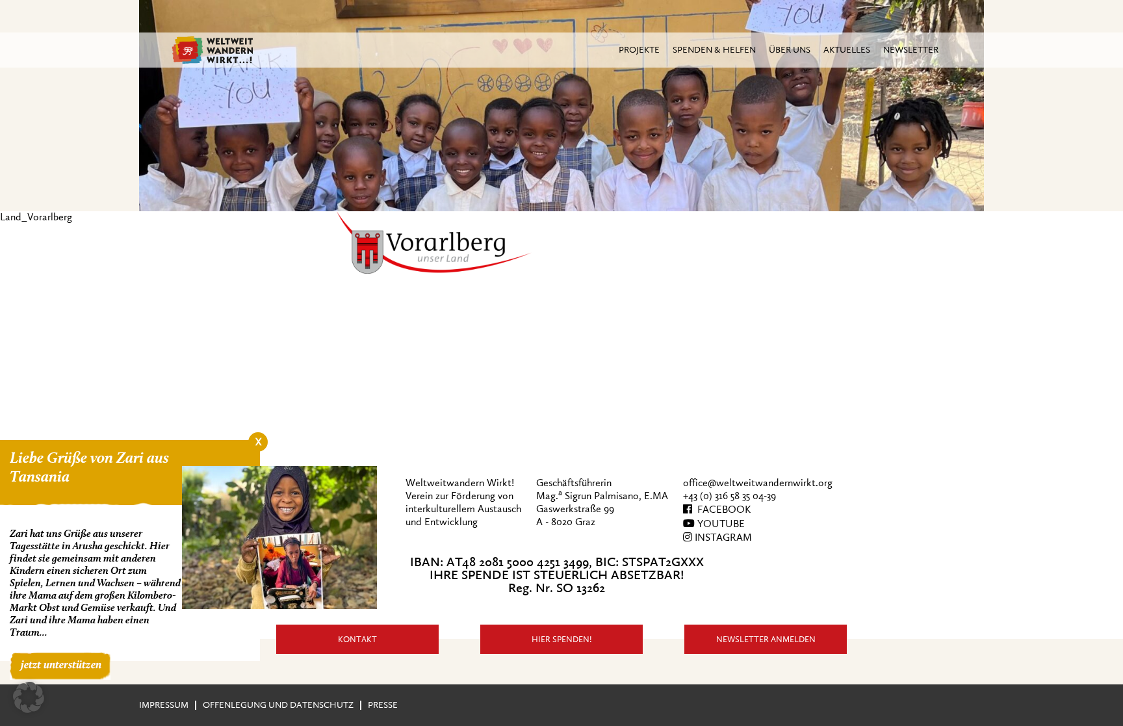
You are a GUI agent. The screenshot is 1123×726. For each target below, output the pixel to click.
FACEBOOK (721, 509)
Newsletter (910, 50)
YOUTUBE (720, 524)
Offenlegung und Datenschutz (278, 705)
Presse (383, 705)
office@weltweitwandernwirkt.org (758, 483)
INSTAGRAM (722, 537)
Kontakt (357, 639)
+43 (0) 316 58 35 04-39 (729, 496)
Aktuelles (846, 50)
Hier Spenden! (562, 639)
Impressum (163, 705)
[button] (28, 697)
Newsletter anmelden (766, 639)
